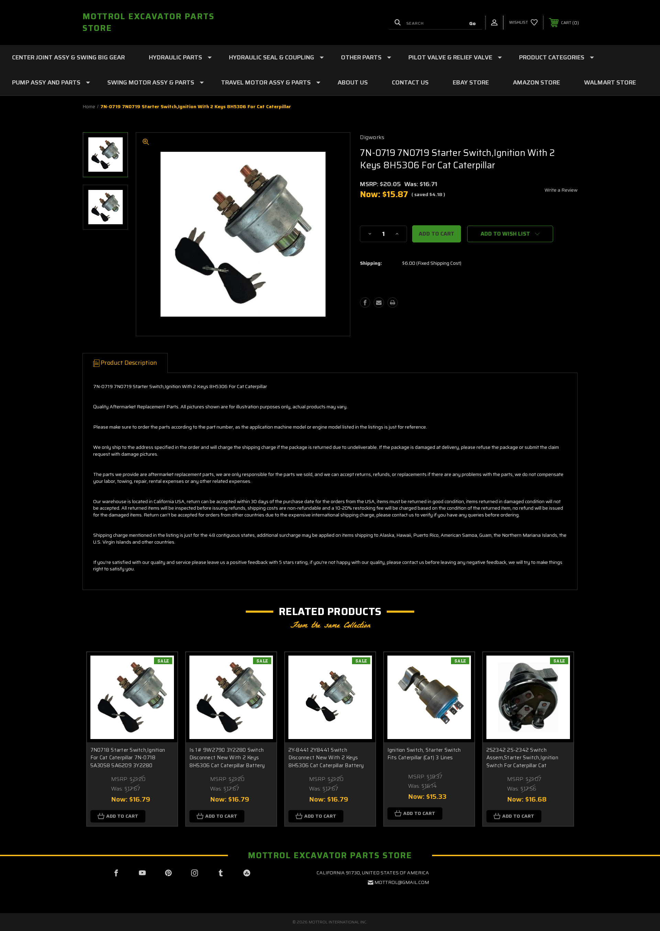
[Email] (379, 302)
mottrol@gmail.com (401, 882)
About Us (353, 82)
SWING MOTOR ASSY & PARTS (150, 82)
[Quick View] (163, 666)
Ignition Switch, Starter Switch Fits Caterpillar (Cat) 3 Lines (424, 754)
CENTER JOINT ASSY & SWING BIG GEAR (68, 57)
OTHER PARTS (361, 57)
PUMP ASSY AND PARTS (46, 82)
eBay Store (471, 82)
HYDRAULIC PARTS (175, 57)
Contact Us (410, 82)
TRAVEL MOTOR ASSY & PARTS (266, 82)
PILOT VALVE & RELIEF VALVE (450, 57)
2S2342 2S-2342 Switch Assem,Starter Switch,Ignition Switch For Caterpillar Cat (522, 758)
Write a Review (561, 190)
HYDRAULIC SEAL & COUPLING (271, 57)
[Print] (392, 302)
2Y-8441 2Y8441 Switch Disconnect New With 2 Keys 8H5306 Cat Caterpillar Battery (326, 758)
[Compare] (163, 701)
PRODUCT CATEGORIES (551, 57)
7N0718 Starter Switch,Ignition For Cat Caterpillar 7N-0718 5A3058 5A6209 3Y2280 (127, 758)
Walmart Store (610, 82)
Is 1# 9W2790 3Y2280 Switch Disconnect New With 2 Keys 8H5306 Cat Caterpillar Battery (227, 758)
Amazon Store (536, 82)
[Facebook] (365, 302)
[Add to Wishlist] (163, 684)
